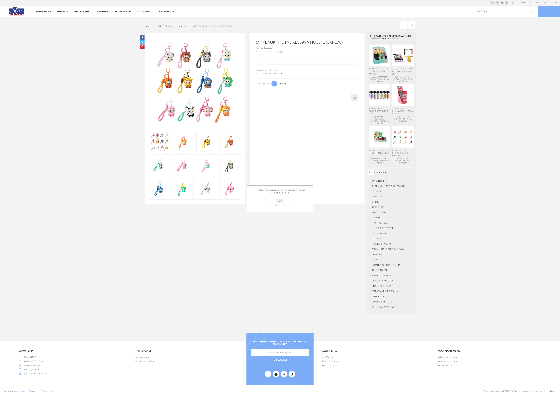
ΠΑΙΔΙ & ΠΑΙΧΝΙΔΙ (379, 270)
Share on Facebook (142, 37)
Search (532, 11)
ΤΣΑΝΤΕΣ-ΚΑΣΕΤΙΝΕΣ (381, 302)
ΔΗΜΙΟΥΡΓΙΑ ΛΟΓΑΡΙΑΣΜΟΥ (527, 3)
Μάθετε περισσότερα (280, 205)
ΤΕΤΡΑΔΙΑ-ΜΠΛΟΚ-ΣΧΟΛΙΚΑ (384, 291)
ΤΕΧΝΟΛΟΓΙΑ (377, 296)
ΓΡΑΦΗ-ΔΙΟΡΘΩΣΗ (380, 223)
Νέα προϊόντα (328, 365)
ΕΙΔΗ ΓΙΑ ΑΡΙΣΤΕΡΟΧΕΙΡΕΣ (383, 228)
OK (280, 201)
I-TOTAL (273, 70)
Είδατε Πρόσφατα (330, 361)
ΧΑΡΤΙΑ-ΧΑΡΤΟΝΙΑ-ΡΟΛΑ (383, 307)
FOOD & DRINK (378, 191)
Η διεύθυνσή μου (446, 365)
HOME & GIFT (377, 197)
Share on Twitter (142, 42)
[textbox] (500, 11)
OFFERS (375, 202)
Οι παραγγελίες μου (447, 361)
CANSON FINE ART (380, 181)
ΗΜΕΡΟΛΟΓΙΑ (377, 254)
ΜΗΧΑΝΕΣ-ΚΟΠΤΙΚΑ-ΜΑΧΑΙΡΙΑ (385, 265)
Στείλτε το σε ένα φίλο (354, 97)
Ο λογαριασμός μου (447, 357)
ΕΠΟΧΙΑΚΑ (376, 239)
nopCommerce (18, 391)
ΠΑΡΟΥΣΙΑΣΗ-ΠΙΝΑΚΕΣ (382, 275)
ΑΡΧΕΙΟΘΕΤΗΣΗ (379, 212)
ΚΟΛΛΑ (374, 260)
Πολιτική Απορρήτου (144, 361)
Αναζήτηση (327, 357)
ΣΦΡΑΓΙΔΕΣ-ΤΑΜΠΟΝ (381, 286)
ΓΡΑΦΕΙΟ (375, 218)
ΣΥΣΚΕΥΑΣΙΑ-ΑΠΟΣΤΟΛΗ (383, 281)
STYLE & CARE (378, 207)
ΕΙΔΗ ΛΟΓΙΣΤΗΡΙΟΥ (380, 233)
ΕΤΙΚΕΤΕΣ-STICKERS (381, 244)
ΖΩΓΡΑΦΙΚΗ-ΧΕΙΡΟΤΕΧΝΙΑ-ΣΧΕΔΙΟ (387, 249)
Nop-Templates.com (46, 391)
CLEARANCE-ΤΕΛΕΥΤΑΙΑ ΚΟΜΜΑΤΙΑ (388, 186)
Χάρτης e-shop (142, 357)
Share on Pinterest (142, 47)
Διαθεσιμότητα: (262, 83)
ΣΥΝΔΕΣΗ (552, 3)
